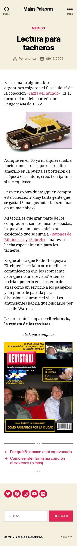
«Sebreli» (36, 239)
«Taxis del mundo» (44, 93)
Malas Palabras (38, 9)
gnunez (30, 59)
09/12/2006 (55, 59)
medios (38, 28)
